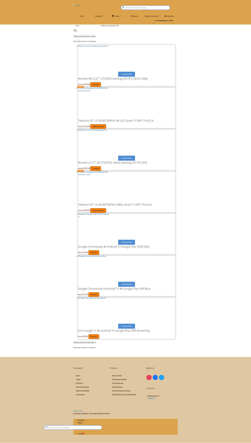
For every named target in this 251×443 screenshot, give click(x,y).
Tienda (116, 16)
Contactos (170, 16)
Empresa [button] (98, 16)
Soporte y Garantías (152, 16)
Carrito (81, 433)
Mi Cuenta (134, 16)
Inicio (82, 16)
